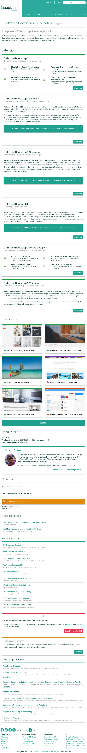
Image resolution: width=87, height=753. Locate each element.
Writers (4, 746)
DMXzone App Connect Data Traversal (18, 558)
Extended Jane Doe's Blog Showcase (65, 350)
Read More (78, 88)
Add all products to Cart (18, 502)
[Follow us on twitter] (10, 730)
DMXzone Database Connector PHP (17, 578)
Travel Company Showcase (18, 382)
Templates (48, 14)
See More (43, 423)
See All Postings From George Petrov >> (68, 470)
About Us (4, 737)
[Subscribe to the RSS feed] (14, 730)
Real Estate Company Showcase (20, 414)
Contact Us (5, 739)
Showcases (59, 14)
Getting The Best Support (75, 741)
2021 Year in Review (11, 718)
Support (59, 24)
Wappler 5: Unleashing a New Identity (17, 712)
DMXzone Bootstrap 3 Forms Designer (18, 592)
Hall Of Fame (5, 748)
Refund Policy (49, 743)
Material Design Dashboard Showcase (66, 414)
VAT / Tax (26, 739)
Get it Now (78, 652)
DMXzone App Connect (12, 545)
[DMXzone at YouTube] (6, 730)
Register (49, 2)
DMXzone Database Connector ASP (17, 585)
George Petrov (13, 450)
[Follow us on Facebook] (2, 730)
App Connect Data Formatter (14, 552)
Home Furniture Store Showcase (20, 350)
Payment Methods (29, 737)
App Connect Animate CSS (13, 565)
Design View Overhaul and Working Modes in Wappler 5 (25, 705)
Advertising (5, 741)
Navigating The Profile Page (75, 739)
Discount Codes (28, 743)
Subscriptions (79, 14)
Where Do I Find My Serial (75, 746)
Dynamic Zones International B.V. (44, 752)
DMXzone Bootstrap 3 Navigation (16, 598)
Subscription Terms (51, 739)
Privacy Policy (49, 741)
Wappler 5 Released (11, 692)
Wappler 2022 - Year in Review (14, 672)
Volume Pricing (28, 741)
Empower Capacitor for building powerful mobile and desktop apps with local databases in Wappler (42, 682)
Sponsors (4, 743)
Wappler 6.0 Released (11, 666)
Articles (27, 14)
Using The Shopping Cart (74, 737)
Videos (68, 14)
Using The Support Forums (75, 743)
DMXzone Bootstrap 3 (11, 572)
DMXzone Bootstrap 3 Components (17, 605)
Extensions (37, 14)
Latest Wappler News (13, 659)
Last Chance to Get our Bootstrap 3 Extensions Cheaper (25, 522)
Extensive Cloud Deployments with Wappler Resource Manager (28, 698)
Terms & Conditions (51, 737)
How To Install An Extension (76, 748)
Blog (20, 14)
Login (59, 2)
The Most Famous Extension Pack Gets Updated (22, 529)
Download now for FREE (73, 631)
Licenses (47, 746)
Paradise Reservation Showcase (63, 382)
